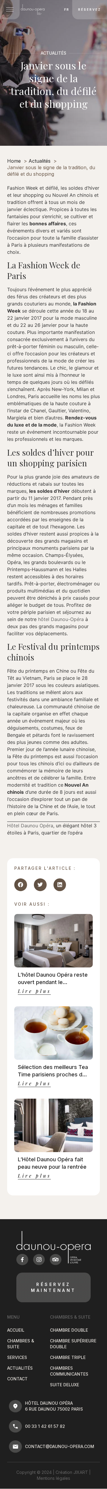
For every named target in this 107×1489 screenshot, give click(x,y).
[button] (20, 884)
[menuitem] (66, 9)
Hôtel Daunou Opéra (30, 826)
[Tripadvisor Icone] (56, 1259)
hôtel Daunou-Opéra (61, 619)
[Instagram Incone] (39, 1259)
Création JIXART (72, 1472)
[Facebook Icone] (22, 1259)
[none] (65, 9)
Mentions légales (53, 1478)
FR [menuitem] (66, 10)
